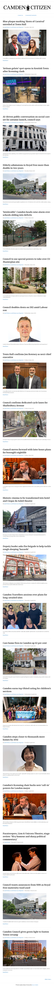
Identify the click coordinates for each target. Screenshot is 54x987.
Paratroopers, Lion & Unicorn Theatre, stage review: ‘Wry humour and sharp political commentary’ (26, 836)
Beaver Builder (35, 984)
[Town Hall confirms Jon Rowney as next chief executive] (24, 375)
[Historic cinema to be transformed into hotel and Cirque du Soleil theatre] (24, 519)
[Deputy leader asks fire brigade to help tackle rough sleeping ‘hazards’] (24, 567)
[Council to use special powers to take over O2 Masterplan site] (24, 280)
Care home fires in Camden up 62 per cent (25, 643)
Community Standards (30, 15)
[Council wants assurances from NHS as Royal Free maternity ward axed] (24, 906)
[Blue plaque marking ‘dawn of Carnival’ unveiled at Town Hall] (24, 42)
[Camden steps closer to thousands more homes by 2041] (24, 758)
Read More (5, 60)
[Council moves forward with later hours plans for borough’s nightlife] (24, 471)
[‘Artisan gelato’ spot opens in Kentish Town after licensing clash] (24, 89)
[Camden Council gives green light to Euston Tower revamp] (24, 953)
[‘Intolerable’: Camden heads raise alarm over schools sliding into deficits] (24, 233)
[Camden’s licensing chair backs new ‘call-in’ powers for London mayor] (24, 806)
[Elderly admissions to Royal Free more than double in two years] (24, 186)
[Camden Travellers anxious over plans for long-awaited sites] (24, 616)
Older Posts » (48, 979)
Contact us (20, 15)
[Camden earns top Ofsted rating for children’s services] (24, 709)
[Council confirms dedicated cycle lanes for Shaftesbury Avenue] (24, 424)
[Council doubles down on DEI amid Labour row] (24, 328)
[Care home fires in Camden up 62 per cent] (24, 661)
